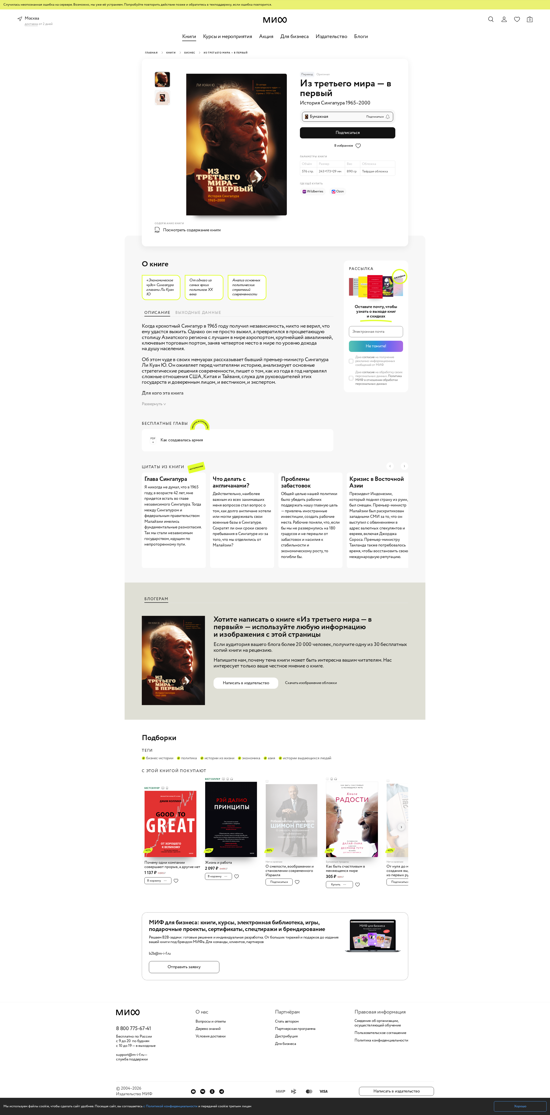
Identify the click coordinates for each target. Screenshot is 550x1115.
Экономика (251, 758)
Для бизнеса (294, 36)
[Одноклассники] (212, 1091)
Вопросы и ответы (211, 1021)
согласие (368, 357)
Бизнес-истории (159, 758)
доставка (31, 24)
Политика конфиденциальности (381, 1040)
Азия (271, 758)
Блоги (361, 36)
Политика (189, 758)
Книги (189, 36)
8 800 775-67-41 (133, 1029)
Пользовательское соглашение (380, 1033)
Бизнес (189, 53)
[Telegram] (221, 1091)
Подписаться (348, 133)
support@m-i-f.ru (130, 1055)
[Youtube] (193, 1091)
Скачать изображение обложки (311, 683)
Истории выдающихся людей (307, 758)
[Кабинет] (504, 19)
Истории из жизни (219, 758)
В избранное (343, 145)
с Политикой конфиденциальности (170, 1106)
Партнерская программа (295, 1029)
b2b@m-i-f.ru (160, 953)
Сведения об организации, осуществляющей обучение (377, 1023)
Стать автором (287, 1021)
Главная (151, 53)
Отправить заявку (184, 967)
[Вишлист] (517, 19)
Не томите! (376, 346)
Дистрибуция (286, 1036)
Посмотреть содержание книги (192, 230)
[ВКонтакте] (202, 1091)
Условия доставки (211, 1036)
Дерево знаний (208, 1029)
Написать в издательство (246, 683)
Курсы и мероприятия (227, 36)
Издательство (331, 36)
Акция (266, 36)
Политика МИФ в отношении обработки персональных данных (378, 380)
